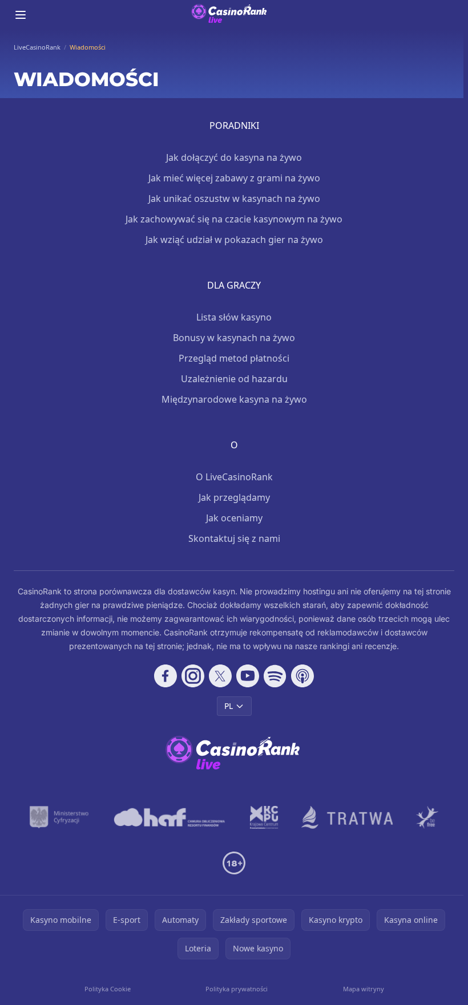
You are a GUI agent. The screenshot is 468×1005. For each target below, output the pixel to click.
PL (228, 705)
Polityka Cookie (107, 988)
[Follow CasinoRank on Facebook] (165, 675)
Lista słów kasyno (234, 317)
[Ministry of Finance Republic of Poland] (59, 817)
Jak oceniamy (234, 518)
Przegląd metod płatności (234, 358)
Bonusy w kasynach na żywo (234, 337)
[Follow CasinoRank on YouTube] (247, 675)
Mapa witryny (363, 988)
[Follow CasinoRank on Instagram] (192, 675)
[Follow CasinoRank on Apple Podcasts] (302, 675)
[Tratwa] (347, 817)
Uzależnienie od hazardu (234, 378)
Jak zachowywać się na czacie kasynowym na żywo (234, 219)
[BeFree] (427, 817)
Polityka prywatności (236, 988)
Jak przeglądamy (234, 497)
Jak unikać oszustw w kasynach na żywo (234, 198)
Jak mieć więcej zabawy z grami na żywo (234, 178)
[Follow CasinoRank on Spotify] (275, 675)
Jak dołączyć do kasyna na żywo (234, 157)
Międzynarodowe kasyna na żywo (234, 399)
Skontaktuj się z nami (234, 538)
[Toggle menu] (20, 14)
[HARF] (169, 817)
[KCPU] (264, 817)
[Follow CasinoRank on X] (220, 675)
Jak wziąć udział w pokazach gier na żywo (234, 239)
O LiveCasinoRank (234, 477)
